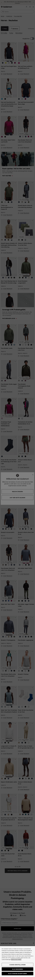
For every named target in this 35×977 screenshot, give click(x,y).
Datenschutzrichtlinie (16, 959)
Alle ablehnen (17, 969)
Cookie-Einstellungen (17, 965)
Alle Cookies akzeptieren (17, 973)
